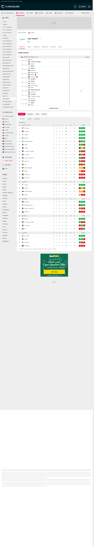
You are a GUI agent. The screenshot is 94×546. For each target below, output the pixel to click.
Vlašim (26, 134)
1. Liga (4, 21)
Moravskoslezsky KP (8, 71)
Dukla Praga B (28, 168)
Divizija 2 (5, 24)
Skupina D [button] (24, 232)
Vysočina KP (6, 90)
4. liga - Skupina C (7, 46)
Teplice (26, 148)
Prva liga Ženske (7, 101)
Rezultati (36, 47)
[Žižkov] (23, 171)
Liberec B (26, 177)
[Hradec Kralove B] (23, 158)
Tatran (26, 144)
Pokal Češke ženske (8, 107)
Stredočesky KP (7, 85)
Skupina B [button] (24, 198)
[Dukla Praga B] (23, 168)
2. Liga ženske (6, 104)
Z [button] (56, 125)
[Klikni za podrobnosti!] (54, 61)
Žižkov (26, 171)
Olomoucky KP (6, 74)
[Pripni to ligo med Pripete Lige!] (40, 38)
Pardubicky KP (6, 76)
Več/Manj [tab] (30, 114)
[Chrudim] (23, 131)
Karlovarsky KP (6, 63)
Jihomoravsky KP (7, 60)
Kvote (29, 47)
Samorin (26, 161)
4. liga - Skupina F (7, 54)
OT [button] (53, 125)
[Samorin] (23, 161)
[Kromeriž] (23, 128)
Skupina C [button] (24, 215)
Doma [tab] (29, 119)
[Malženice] (23, 174)
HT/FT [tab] (37, 114)
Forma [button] (83, 125)
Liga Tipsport (6, 99)
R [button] (59, 125)
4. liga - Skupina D (7, 49)
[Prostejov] (23, 155)
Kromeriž (26, 128)
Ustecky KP (6, 88)
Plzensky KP (6, 79)
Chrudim (26, 131)
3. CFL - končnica (7, 32)
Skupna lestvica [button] (26, 125)
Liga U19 (5, 96)
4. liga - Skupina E (7, 52)
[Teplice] (23, 148)
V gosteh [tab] (37, 119)
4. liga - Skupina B (7, 43)
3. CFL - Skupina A (7, 27)
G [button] (66, 125)
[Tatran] (23, 145)
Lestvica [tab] (21, 114)
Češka (33, 32)
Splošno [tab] (22, 119)
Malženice (27, 174)
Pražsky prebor (7, 82)
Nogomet (23, 32)
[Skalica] (23, 138)
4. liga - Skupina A (7, 41)
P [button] (62, 125)
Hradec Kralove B (29, 158)
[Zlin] (23, 164)
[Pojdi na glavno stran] (14, 6)
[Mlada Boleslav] (23, 141)
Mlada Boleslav (28, 141)
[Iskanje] (75, 6)
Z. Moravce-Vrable (29, 151)
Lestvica (53, 47)
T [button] (74, 125)
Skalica (26, 138)
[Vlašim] (23, 135)
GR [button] (70, 125)
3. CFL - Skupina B (7, 30)
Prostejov (27, 154)
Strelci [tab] (44, 114)
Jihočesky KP (6, 57)
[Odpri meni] (89, 6)
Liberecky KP (6, 68)
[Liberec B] (23, 178)
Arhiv (60, 47)
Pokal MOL (5, 38)
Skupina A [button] (24, 181)
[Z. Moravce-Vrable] (23, 151)
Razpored (45, 47)
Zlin (25, 164)
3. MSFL (5, 35)
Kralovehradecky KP (8, 65)
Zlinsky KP (5, 93)
